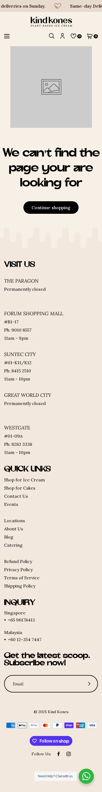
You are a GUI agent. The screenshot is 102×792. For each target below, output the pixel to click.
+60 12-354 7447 (24, 639)
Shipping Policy (19, 586)
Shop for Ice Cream (24, 479)
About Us (13, 528)
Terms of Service (21, 577)
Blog (8, 537)
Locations (14, 520)
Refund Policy (18, 561)
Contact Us (16, 496)
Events (11, 504)
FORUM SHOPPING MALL (33, 313)
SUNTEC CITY (20, 354)
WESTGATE (17, 428)
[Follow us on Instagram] (68, 754)
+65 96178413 (21, 620)
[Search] (51, 36)
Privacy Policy (18, 569)
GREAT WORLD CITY (27, 395)
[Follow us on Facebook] (59, 754)
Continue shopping (51, 207)
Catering (13, 545)
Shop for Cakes (19, 488)
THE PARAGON (21, 281)
